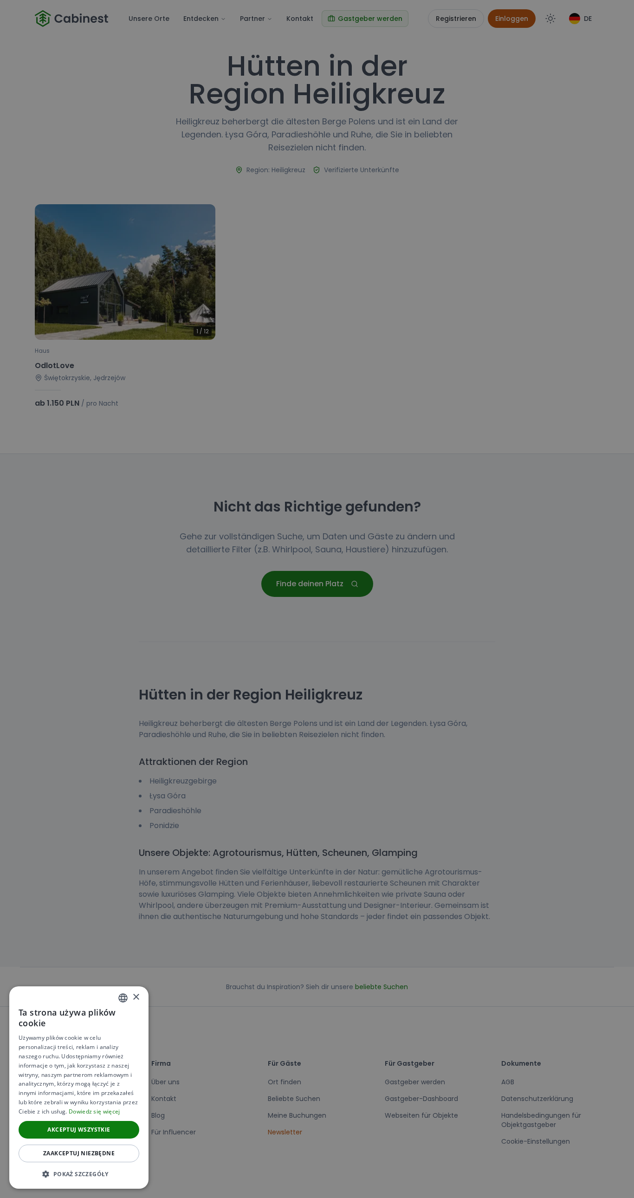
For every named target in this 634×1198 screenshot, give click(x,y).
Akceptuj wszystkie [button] (78, 1129)
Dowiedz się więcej (94, 1111)
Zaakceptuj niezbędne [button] (79, 1153)
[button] (79, 1173)
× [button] (135, 997)
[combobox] (123, 998)
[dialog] (79, 1087)
